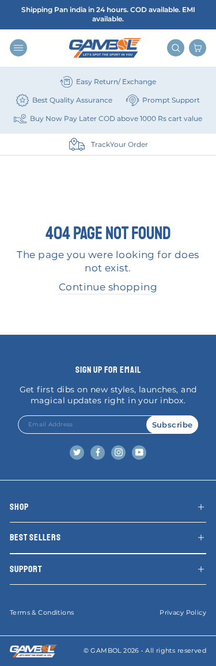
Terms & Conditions (42, 612)
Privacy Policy (183, 612)
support (26, 569)
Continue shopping (108, 287)
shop (19, 507)
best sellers (35, 537)
